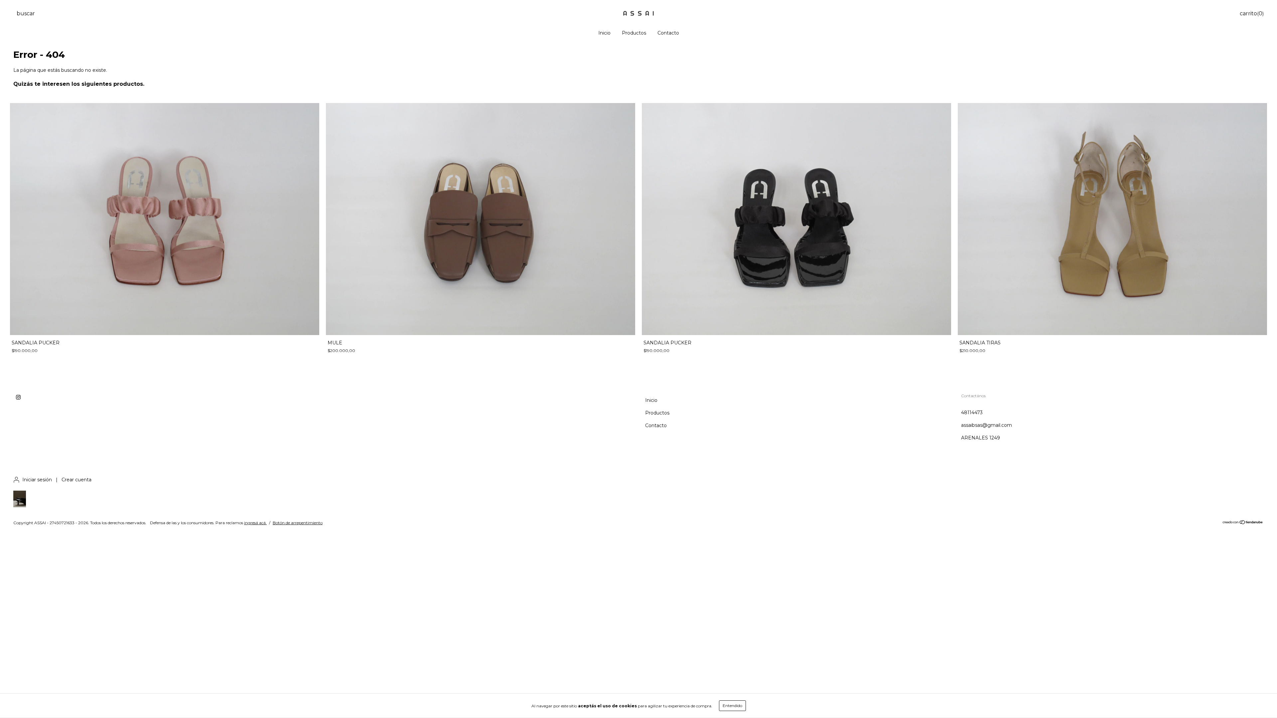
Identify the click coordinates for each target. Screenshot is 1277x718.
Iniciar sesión (37, 480)
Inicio (604, 33)
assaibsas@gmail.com (986, 425)
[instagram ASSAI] (18, 398)
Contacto (668, 33)
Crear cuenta (76, 480)
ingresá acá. (255, 522)
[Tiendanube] (1243, 523)
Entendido (732, 705)
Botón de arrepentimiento (298, 522)
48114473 (972, 413)
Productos (634, 33)
